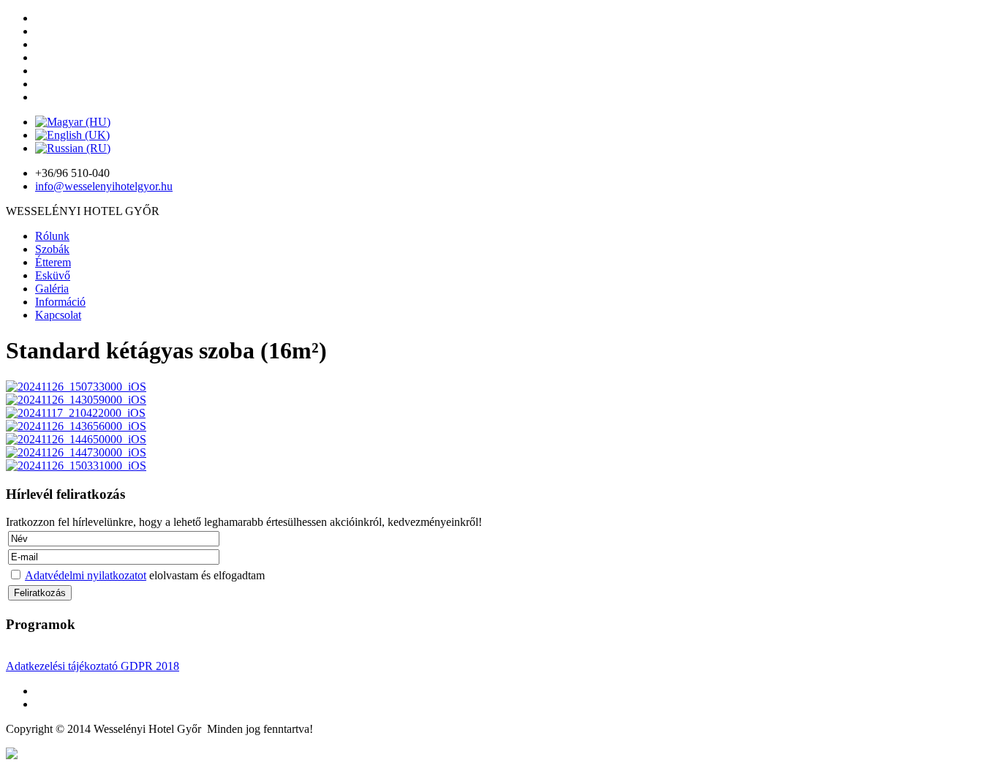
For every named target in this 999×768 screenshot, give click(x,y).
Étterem (53, 262)
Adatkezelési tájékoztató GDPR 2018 (92, 666)
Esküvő (52, 275)
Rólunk (52, 236)
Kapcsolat (58, 315)
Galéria (52, 288)
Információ (60, 301)
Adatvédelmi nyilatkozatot (85, 575)
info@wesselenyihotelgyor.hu (104, 186)
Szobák (52, 249)
